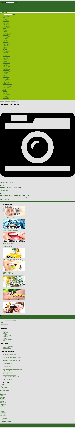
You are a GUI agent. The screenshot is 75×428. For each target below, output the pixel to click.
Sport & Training (5, 81)
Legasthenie (2, 401)
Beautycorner (5, 74)
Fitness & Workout (6, 77)
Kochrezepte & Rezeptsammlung (8, 346)
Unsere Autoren (4, 418)
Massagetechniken (3, 402)
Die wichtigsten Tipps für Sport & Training (10, 187)
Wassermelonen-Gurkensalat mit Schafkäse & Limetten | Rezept (12, 369)
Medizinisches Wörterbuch (7, 348)
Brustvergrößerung (3, 386)
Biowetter (4, 331)
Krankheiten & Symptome (6, 347)
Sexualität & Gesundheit (7, 69)
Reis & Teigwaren (6, 59)
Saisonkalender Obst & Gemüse (7, 339)
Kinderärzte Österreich (6, 94)
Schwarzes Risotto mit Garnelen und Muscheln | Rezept (11, 360)
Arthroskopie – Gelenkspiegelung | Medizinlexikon (10, 230)
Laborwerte (5, 30)
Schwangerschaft (6, 99)
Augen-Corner (5, 18)
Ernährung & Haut (3, 389)
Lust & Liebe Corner (6, 66)
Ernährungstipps (6, 44)
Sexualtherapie (5, 72)
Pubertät (1, 405)
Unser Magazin (4, 7)
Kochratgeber (5, 52)
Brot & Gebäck (5, 42)
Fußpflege (1, 395)
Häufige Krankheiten (6, 25)
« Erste (5, 199)
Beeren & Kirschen (6, 41)
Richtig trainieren (2, 406)
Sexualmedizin (5, 68)
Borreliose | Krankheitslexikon (7, 246)
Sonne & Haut (2, 411)
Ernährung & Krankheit (7, 43)
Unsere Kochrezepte (5, 6)
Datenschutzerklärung (5, 420)
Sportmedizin (5, 37)
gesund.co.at (2, 101)
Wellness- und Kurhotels (7, 89)
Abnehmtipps (5, 40)
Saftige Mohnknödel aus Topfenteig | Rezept (9, 375)
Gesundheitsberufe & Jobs (7, 335)
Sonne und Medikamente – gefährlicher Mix (9, 288)
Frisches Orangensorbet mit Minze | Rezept (9, 354)
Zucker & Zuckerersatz (6, 63)
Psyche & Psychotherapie (7, 33)
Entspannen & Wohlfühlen (7, 84)
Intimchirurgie (2, 398)
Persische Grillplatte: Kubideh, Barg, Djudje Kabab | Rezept (12, 357)
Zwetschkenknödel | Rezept (7, 366)
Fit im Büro (5, 75)
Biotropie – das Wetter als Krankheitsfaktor (9, 217)
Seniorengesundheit (6, 36)
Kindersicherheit (6, 98)
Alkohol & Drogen (6, 16)
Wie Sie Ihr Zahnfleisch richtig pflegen (8, 243)
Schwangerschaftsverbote (4, 410)
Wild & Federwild (6, 62)
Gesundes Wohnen (6, 24)
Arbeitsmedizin (5, 19)
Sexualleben (5, 67)
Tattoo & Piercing (6, 82)
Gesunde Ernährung (5, 5)
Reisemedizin (5, 35)
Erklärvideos (4, 333)
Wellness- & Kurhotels (3, 415)
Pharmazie (5, 32)
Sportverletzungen (3, 412)
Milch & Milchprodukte (6, 56)
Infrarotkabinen (2, 397)
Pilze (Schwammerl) (6, 58)
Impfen (4, 28)
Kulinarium (5, 55)
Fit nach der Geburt (3, 393)
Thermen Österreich (3, 413)
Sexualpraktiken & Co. (6, 71)
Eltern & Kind (4, 10)
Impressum (3, 417)
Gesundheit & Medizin (5, 15)
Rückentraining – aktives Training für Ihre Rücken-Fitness (14, 195)
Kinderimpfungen (6, 95)
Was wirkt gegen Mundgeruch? (7, 272)
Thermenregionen (6, 87)
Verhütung (5, 73)
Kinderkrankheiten (6, 97)
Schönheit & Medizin (6, 79)
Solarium (4, 80)
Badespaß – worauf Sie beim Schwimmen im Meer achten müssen (13, 275)
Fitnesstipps (5, 76)
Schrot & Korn (5, 60)
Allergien (4, 17)
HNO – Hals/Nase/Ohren (7, 27)
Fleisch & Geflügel (6, 46)
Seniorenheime (5, 338)
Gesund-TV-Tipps (5, 334)
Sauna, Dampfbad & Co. (7, 86)
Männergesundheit (6, 31)
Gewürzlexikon (5, 48)
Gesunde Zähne (5, 22)
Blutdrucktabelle (5, 20)
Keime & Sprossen (6, 51)
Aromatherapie (2, 384)
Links (2, 422)
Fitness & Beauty (4, 8)
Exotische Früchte (6, 45)
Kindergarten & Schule (6, 96)
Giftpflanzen (5, 49)
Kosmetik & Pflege (6, 78)
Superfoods (5, 61)
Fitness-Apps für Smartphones (4, 390)
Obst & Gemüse (5, 57)
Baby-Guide (5, 91)
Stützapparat (5, 38)
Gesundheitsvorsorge (6, 23)
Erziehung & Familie (6, 92)
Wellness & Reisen (5, 9)
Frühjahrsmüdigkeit (3, 394)
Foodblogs (5, 47)
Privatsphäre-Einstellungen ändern (7, 421)
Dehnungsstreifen (2, 388)
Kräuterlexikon (5, 54)
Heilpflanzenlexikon (6, 26)
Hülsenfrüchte (5, 50)
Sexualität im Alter (6, 70)
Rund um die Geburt (6, 93)
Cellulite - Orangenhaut (3, 387)
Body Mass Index (6, 21)
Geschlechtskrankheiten (7, 64)
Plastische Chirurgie (3, 404)
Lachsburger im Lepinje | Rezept (8, 372)
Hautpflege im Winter (3, 396)
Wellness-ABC (5, 88)
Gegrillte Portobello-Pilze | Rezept (8, 363)
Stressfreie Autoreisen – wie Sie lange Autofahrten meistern (12, 259)
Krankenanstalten (5, 336)
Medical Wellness (6, 85)
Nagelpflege (2, 403)
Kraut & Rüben (5, 53)
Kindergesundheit (6, 29)
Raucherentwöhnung (6, 34)
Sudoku (4, 340)
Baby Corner (2, 385)
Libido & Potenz (5, 65)
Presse (3, 419)
